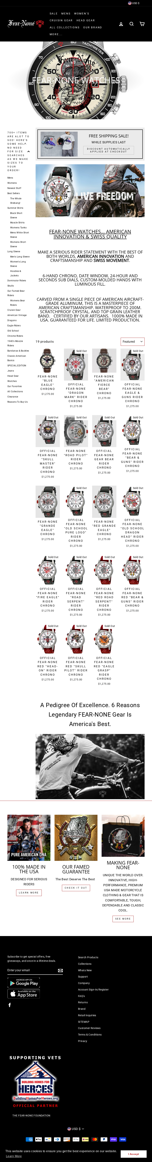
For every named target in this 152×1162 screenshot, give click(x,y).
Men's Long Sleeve (19, 256)
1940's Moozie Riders (15, 343)
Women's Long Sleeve (18, 263)
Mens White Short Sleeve (19, 234)
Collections (85, 963)
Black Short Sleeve (16, 215)
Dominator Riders (16, 280)
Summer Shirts (15, 208)
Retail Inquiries (87, 1015)
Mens (65, 13)
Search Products (88, 957)
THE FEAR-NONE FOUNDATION (31, 1115)
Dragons (11, 320)
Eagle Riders (14, 325)
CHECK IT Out (76, 888)
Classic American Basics (16, 358)
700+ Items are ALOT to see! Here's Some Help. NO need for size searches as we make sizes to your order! (18, 151)
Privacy (82, 1041)
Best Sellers (13, 193)
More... (56, 34)
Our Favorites (14, 386)
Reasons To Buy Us (17, 402)
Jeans (10, 370)
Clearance (12, 396)
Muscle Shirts (17, 222)
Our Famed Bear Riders (16, 293)
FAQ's (81, 996)
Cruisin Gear (61, 20)
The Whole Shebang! (16, 200)
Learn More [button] (14, 1156)
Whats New (85, 970)
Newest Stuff (14, 188)
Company (84, 983)
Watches (12, 381)
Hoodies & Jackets (15, 273)
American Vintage (17, 315)
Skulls (10, 285)
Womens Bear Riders (17, 302)
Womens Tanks (18, 227)
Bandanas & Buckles (18, 350)
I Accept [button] (133, 1154)
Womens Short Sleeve (18, 244)
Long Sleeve (13, 251)
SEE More (123, 919)
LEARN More (29, 892)
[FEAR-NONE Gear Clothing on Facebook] (9, 1005)
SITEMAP (83, 1021)
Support (83, 976)
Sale (54, 13)
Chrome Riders (15, 336)
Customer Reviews (89, 1028)
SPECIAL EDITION (16, 365)
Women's (81, 13)
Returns (83, 1002)
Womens (12, 183)
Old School (13, 330)
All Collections (65, 27)
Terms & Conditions (90, 1034)
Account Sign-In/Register (93, 989)
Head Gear (86, 20)
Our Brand (92, 27)
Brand (81, 1008)
